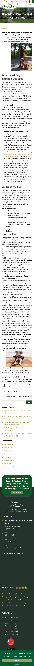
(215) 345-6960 (9, 535)
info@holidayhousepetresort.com (14, 548)
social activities (10, 253)
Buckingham (15, 603)
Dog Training (8, 454)
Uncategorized (9, 467)
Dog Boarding (8, 447)
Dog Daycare (8, 451)
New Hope (23, 603)
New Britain (11, 600)
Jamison (4, 600)
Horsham (12, 597)
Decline (17, 664)
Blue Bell (18, 606)
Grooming (7, 457)
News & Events (9, 460)
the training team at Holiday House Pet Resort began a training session (18, 155)
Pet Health (7, 464)
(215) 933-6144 (9, 541)
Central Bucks (20, 594)
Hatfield (24, 597)
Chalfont (12, 606)
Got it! (17, 660)
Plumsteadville (6, 603)
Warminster (5, 606)
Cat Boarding (8, 444)
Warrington (5, 597)
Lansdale (19, 597)
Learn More (27, 656)
